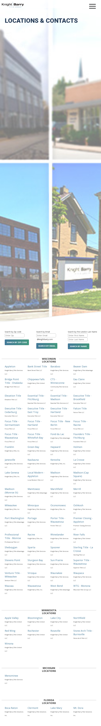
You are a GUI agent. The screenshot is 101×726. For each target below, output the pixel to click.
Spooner (55, 547)
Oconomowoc (58, 505)
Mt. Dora (78, 707)
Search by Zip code (13, 331)
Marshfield (56, 489)
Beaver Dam (80, 366)
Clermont (33, 707)
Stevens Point (12, 560)
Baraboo (55, 366)
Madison (55, 472)
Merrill (77, 489)
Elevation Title (13, 395)
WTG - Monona (81, 585)
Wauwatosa (34, 585)
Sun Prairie (56, 560)
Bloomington (35, 617)
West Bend (56, 585)
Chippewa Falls (36, 379)
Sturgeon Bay (35, 560)
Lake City (55, 617)
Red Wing (10, 630)
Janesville (10, 459)
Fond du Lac (57, 434)
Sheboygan (11, 547)
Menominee (11, 675)
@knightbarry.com (45, 339)
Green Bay (33, 446)
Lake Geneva (12, 472)
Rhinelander (57, 534)
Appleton (10, 366)
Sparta (31, 547)
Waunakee (56, 573)
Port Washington (14, 518)
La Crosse (78, 459)
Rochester (33, 630)
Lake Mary (56, 707)
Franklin (9, 446)
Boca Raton (11, 707)
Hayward (55, 446)
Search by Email (43, 331)
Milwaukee (11, 505)
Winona (9, 643)
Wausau (9, 585)
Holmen (77, 446)
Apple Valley (12, 617)
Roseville (55, 630)
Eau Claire (79, 379)
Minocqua (33, 505)
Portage (32, 518)
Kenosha (55, 459)
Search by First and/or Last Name (82, 331)
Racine (31, 534)
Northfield (79, 617)
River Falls (79, 534)
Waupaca (78, 573)
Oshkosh (78, 505)
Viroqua (32, 573)
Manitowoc (34, 489)
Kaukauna (33, 459)
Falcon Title (80, 408)
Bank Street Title (37, 366)
